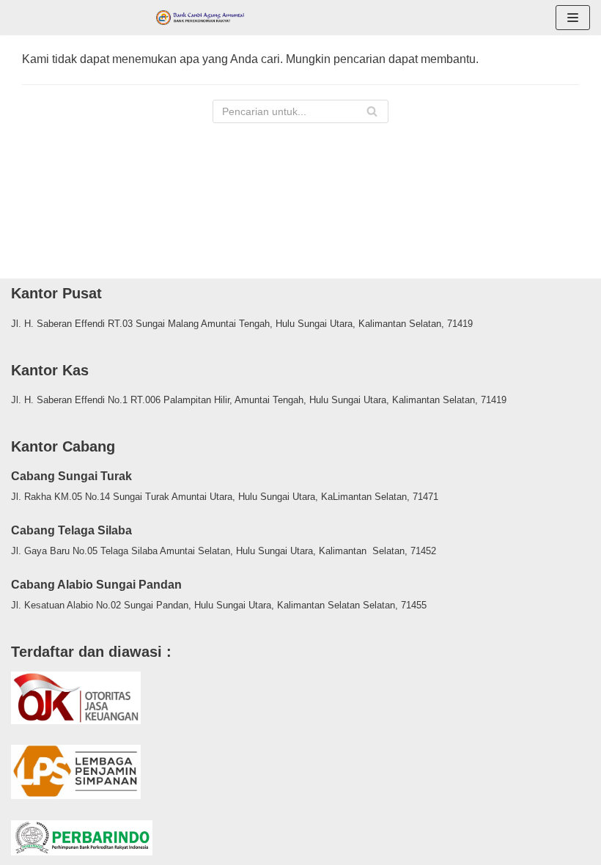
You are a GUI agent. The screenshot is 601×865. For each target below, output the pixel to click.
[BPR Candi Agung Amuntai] (200, 17)
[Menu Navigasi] (573, 17)
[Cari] (371, 111)
